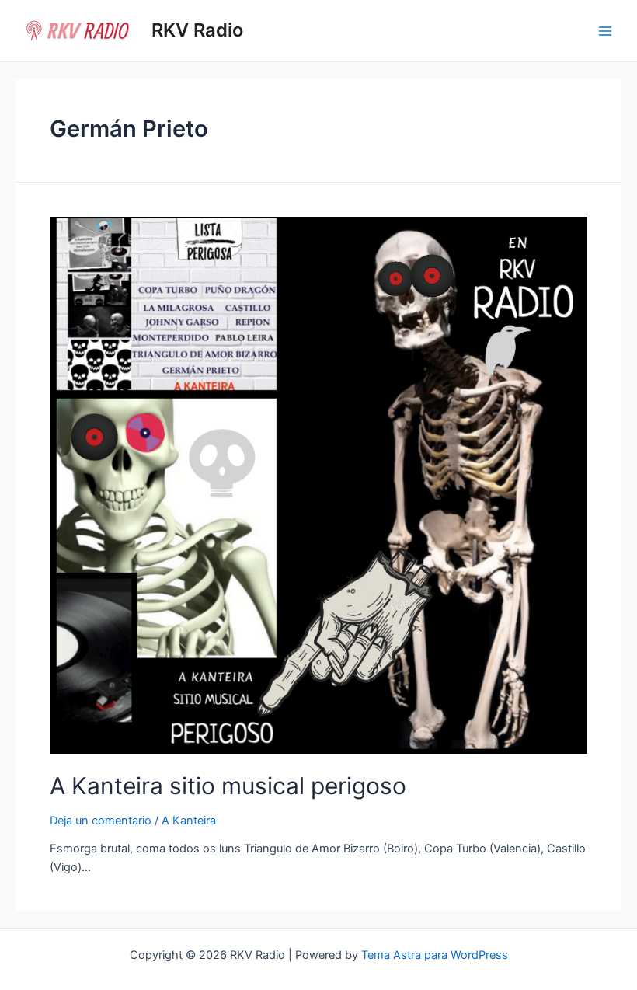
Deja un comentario (100, 821)
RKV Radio (197, 30)
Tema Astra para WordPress (434, 955)
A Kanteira (189, 821)
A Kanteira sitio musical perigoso (228, 786)
